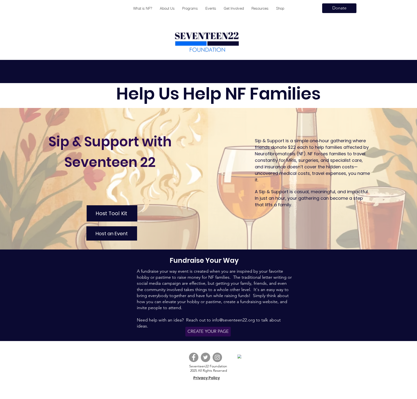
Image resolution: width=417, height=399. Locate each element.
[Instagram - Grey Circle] (217, 357)
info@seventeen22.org (233, 320)
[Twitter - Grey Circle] (205, 357)
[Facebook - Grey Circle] (193, 357)
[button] (190, 8)
